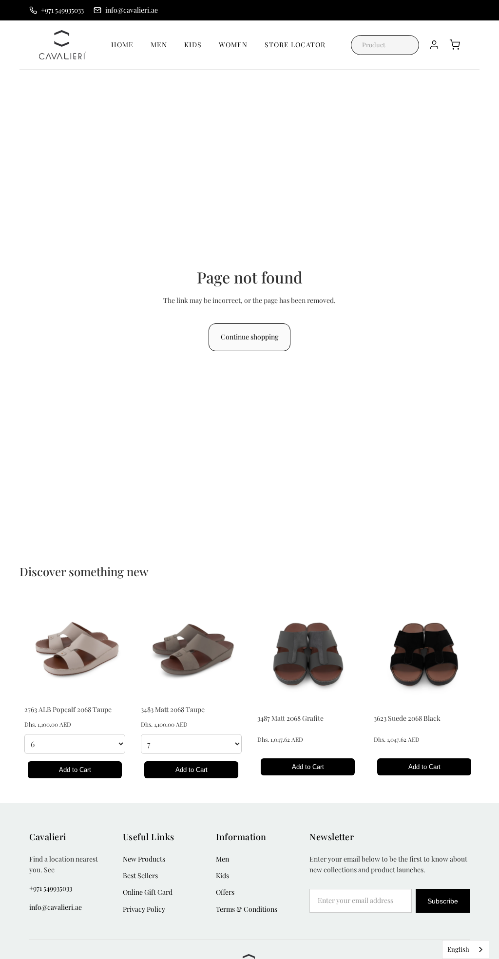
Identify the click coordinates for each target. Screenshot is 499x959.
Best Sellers (140, 875)
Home (122, 44)
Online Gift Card (148, 892)
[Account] (434, 44)
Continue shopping (249, 336)
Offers (225, 892)
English (458, 949)
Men (159, 44)
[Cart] (454, 44)
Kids (193, 44)
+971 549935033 (50, 888)
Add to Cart (75, 769)
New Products (144, 859)
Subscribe (442, 901)
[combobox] (465, 949)
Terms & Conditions (246, 909)
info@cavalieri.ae (55, 907)
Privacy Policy (144, 909)
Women (233, 44)
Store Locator (295, 44)
